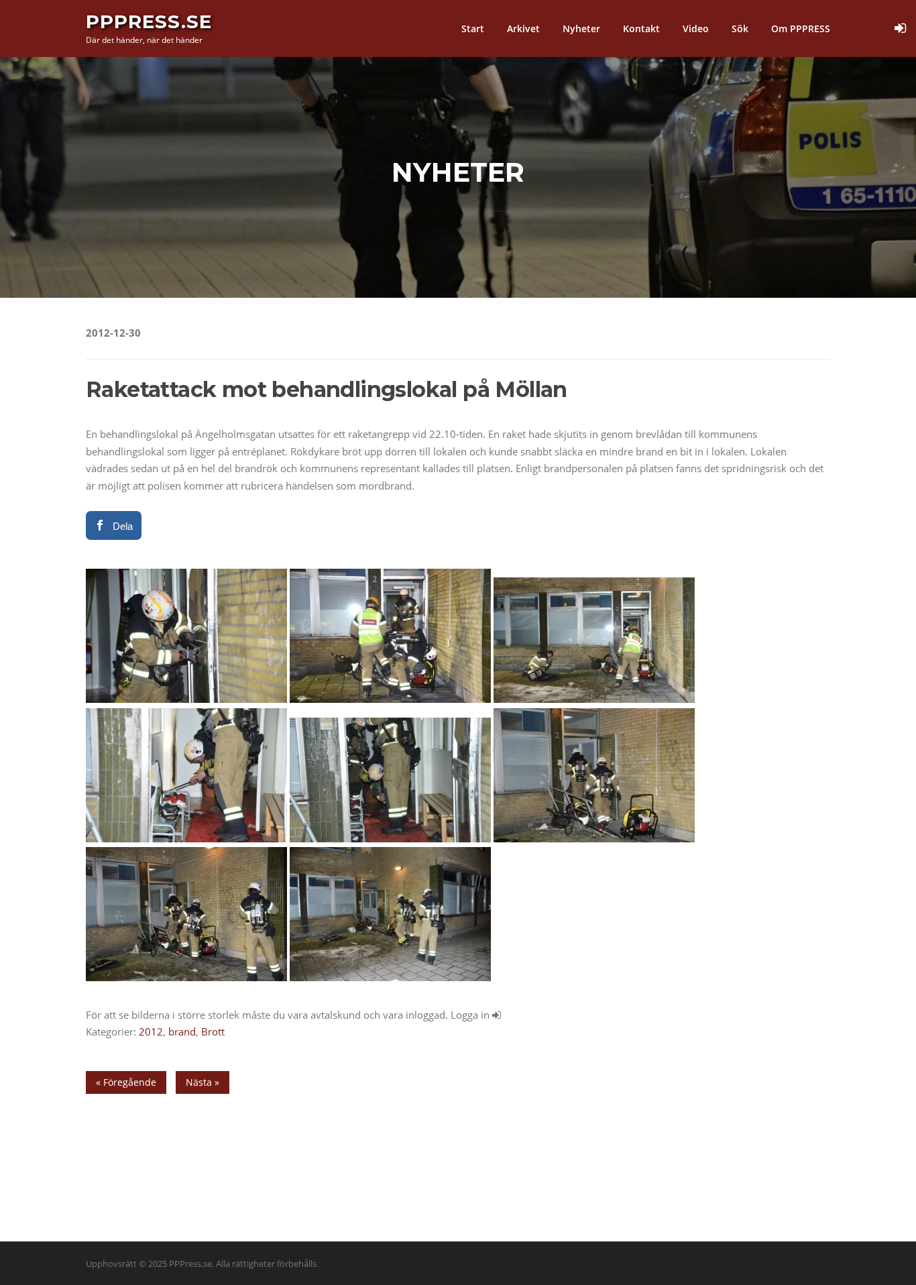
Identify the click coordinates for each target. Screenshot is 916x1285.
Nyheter (581, 28)
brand (182, 1031)
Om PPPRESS (800, 28)
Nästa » (202, 1082)
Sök (740, 28)
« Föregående (126, 1082)
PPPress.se (149, 21)
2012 (151, 1031)
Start (472, 28)
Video (696, 28)
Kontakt (641, 28)
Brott (213, 1031)
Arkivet (523, 28)
